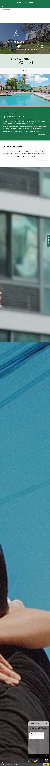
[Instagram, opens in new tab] (26, 71)
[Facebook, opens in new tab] (23, 71)
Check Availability (29, 49)
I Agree (45, 764)
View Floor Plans (40, 134)
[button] (25, 2)
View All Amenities (40, 161)
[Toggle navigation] (2, 6)
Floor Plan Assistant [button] (48, 241)
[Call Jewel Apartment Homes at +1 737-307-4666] (48, 6)
